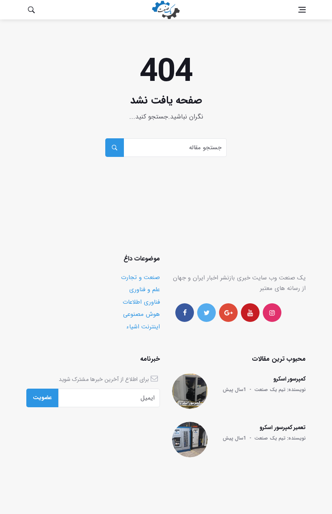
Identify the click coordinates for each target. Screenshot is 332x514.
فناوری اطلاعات (141, 302)
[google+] (228, 312)
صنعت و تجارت (140, 277)
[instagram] (272, 312)
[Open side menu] (302, 10)
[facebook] (184, 312)
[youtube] (250, 312)
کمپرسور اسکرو (289, 378)
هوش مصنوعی (141, 314)
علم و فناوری (144, 289)
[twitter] (206, 312)
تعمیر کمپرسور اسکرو (283, 427)
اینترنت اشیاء (143, 327)
